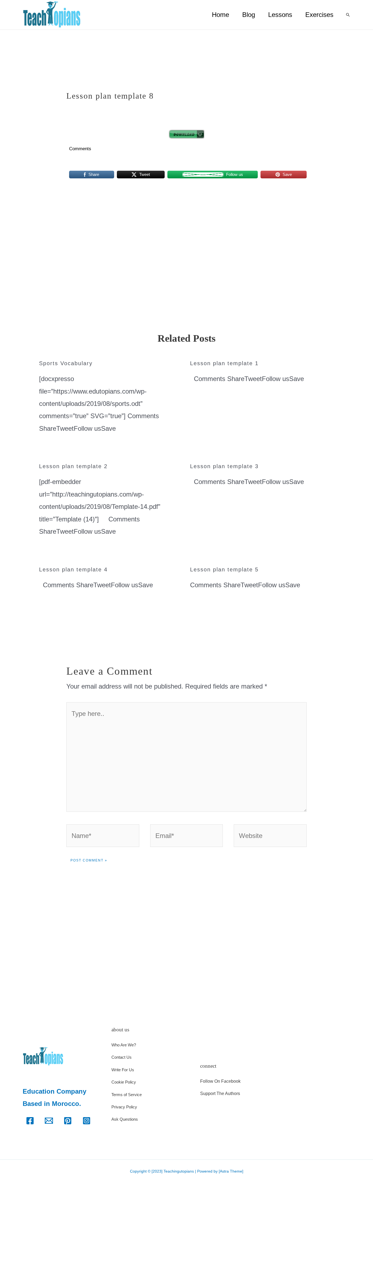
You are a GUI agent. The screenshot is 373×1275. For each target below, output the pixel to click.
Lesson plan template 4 (73, 569)
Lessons (280, 14)
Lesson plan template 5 (224, 569)
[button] (347, 14)
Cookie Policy (123, 1082)
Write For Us (122, 1069)
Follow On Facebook (220, 1081)
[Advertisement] (186, 223)
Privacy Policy (124, 1107)
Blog (248, 14)
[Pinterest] (67, 1120)
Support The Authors (220, 1093)
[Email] (49, 1120)
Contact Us (121, 1057)
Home (220, 14)
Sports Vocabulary (66, 363)
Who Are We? (123, 1045)
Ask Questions (124, 1119)
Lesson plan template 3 (224, 466)
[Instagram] (86, 1120)
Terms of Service (126, 1094)
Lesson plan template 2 (73, 466)
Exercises (319, 14)
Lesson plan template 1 (224, 363)
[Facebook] (30, 1120)
